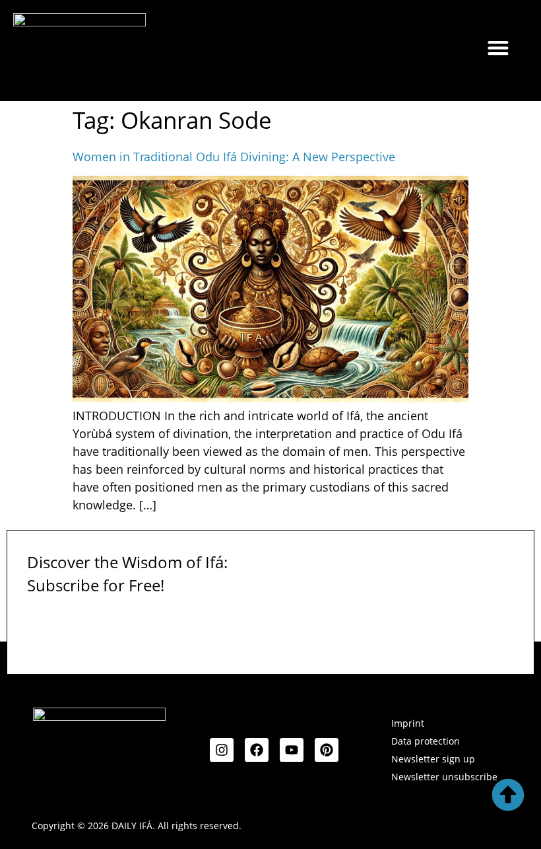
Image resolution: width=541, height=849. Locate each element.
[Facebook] (257, 750)
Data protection (425, 741)
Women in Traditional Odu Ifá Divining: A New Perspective (234, 157)
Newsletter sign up (433, 759)
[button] (498, 47)
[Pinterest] (326, 750)
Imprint (407, 723)
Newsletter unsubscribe (444, 776)
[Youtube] (291, 750)
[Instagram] (222, 750)
